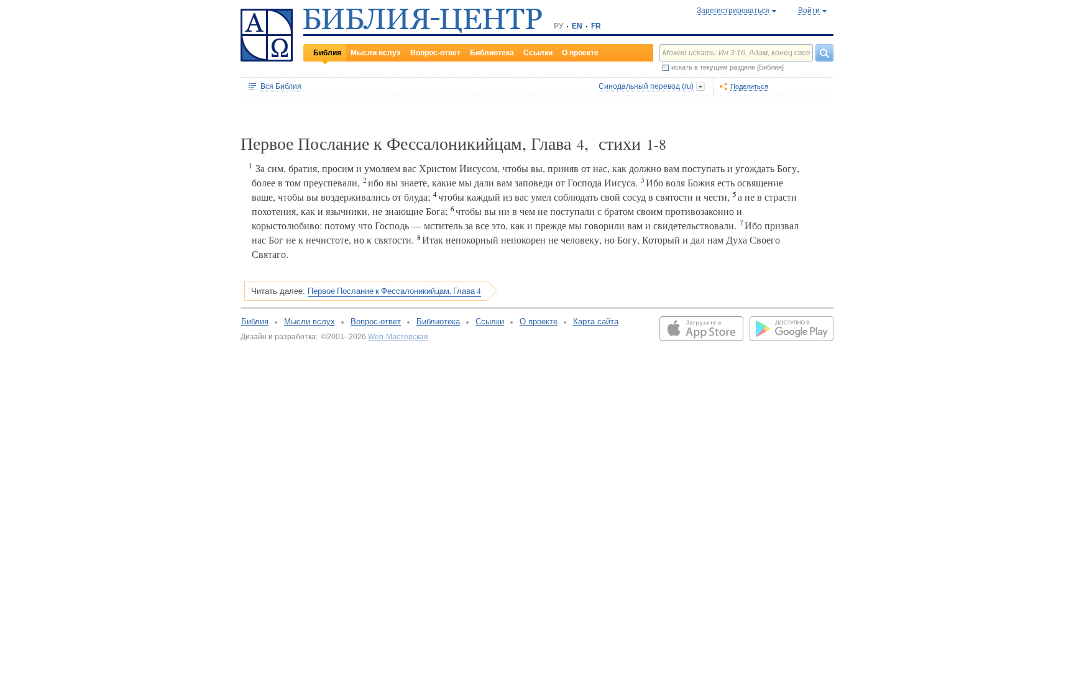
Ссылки (538, 52)
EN (577, 26)
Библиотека (492, 52)
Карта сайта (595, 321)
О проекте (580, 52)
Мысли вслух (376, 52)
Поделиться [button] (749, 86)
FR (596, 26)
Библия (327, 52)
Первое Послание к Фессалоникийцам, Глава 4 (394, 290)
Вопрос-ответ (435, 52)
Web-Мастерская (398, 336)
